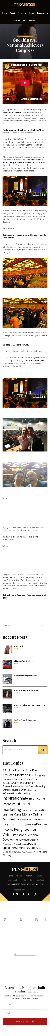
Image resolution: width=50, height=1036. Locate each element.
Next (42, 625)
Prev (7, 625)
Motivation (20, 820)
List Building (8, 815)
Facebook (32, 790)
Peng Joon (24, 4)
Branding (19, 778)
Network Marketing (19, 825)
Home (10, 875)
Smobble (32, 848)
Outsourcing (31, 825)
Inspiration (12, 798)
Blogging (40, 775)
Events (25, 789)
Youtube (40, 931)
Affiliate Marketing (17, 775)
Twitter (19, 852)
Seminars (21, 848)
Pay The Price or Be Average (25, 720)
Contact (40, 880)
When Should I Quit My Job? (25, 675)
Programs (29, 875)
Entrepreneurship (11, 789)
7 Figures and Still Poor (23, 661)
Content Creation (24, 782)
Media (23, 880)
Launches (38, 810)
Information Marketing (16, 793)
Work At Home (40, 851)
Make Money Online (27, 814)
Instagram (24, 931)
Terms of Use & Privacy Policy (32, 884)
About (19, 875)
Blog (32, 776)
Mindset (9, 819)
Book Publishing (8, 779)
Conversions (9, 786)
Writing (7, 855)
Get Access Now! (25, 1021)
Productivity (8, 844)
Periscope (19, 835)
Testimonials (12, 880)
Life (44, 810)
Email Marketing (36, 786)
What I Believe (19, 646)
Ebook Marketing (22, 786)
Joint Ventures (27, 810)
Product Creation (29, 839)
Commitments (31, 778)
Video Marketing (27, 852)
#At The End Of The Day (20, 770)
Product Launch (21, 844)
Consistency (8, 783)
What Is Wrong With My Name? (26, 690)
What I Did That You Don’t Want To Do (29, 705)
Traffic (12, 851)
